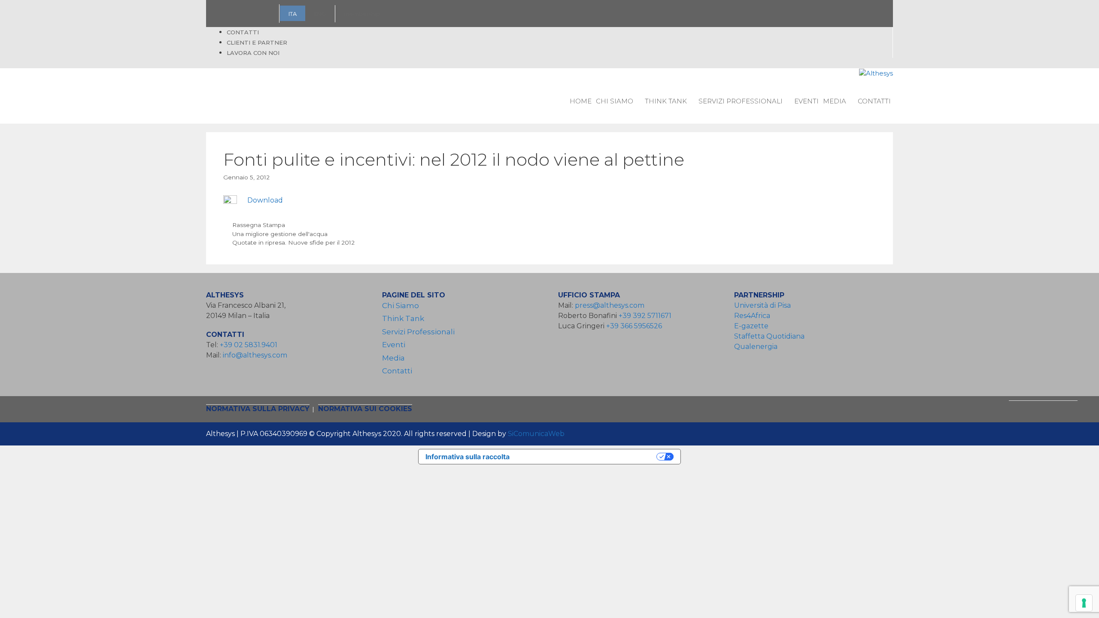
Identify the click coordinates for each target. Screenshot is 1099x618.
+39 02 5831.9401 (248, 345)
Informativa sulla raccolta (467, 456)
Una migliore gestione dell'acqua (280, 233)
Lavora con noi (253, 52)
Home (581, 101)
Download (265, 200)
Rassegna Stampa (258, 224)
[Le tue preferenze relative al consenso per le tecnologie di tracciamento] (1084, 603)
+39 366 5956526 (634, 326)
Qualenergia (755, 346)
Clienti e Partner (257, 42)
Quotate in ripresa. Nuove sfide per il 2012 (293, 242)
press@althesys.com (609, 305)
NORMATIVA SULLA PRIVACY (258, 409)
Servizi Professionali (740, 101)
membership (362, 13)
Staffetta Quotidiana (769, 336)
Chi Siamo (614, 101)
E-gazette (751, 326)
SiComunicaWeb (536, 434)
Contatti (243, 32)
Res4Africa (754, 316)
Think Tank (666, 101)
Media (834, 101)
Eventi (806, 101)
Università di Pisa (762, 305)
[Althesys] (876, 74)
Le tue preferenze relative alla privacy (587, 456)
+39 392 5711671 (645, 316)
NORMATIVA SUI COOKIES (365, 409)
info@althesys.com (255, 355)
